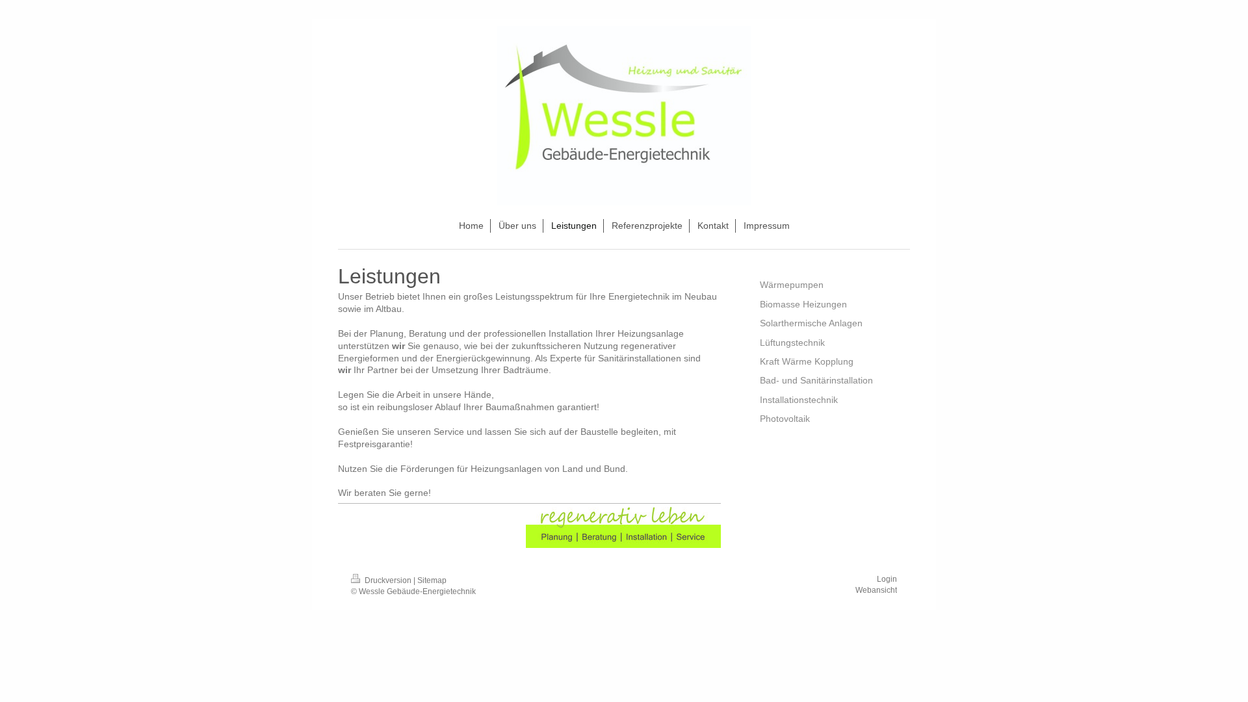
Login (887, 579)
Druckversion (388, 580)
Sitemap (432, 580)
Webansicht (876, 590)
